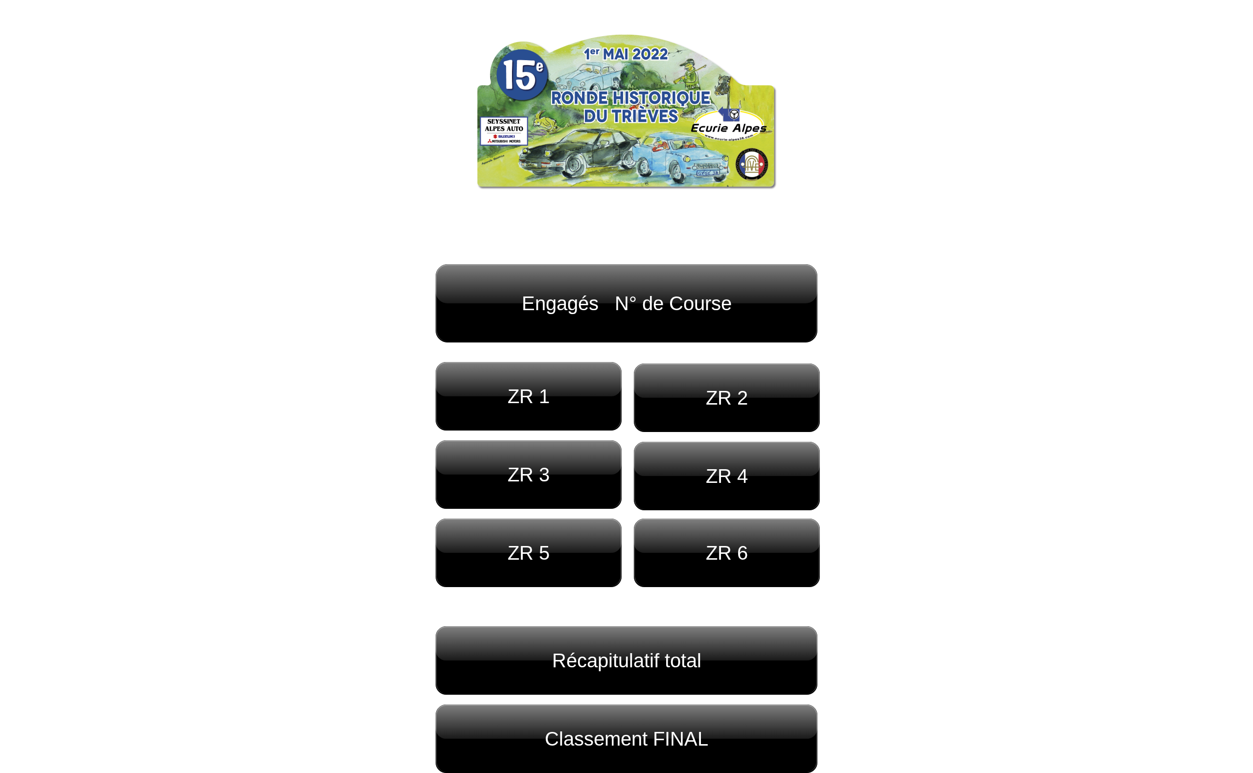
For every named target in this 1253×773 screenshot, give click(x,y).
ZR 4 (727, 476)
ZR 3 (529, 474)
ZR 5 (529, 553)
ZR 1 (529, 396)
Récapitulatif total (626, 660)
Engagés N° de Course (627, 303)
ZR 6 (727, 553)
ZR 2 (727, 398)
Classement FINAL (626, 739)
